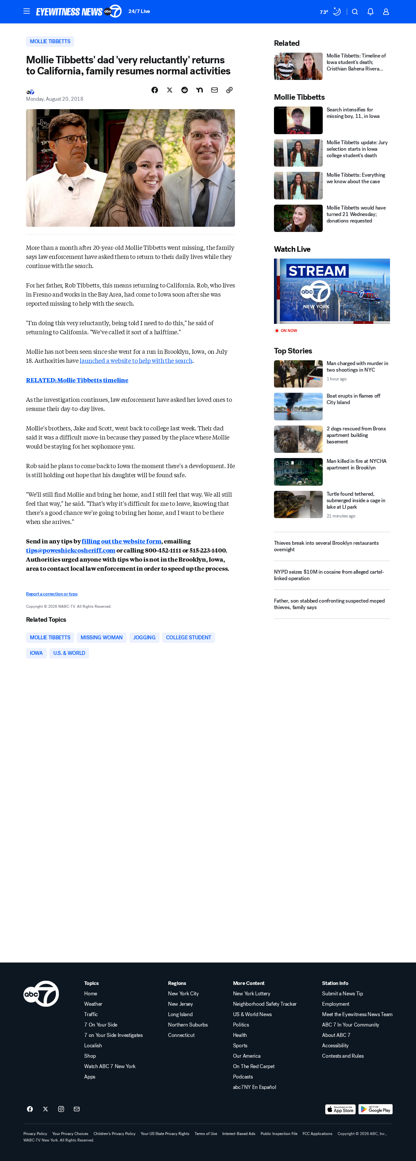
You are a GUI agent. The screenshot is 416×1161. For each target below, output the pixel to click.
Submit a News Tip (342, 993)
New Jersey (180, 1004)
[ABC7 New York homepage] (79, 12)
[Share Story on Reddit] (184, 90)
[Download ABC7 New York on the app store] (340, 1109)
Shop (90, 1056)
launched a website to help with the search (136, 360)
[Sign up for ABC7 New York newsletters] (76, 1109)
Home (90, 993)
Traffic (91, 1014)
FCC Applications (317, 1134)
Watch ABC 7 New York (110, 1066)
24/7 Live (139, 11)
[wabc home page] (41, 994)
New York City (183, 993)
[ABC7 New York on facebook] (29, 1109)
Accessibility (335, 1045)
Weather (93, 1004)
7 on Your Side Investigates (113, 1035)
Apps (89, 1076)
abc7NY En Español (254, 1087)
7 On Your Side (100, 1024)
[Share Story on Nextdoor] (199, 90)
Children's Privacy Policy (115, 1134)
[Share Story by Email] (214, 90)
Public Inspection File (279, 1134)
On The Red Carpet (254, 1066)
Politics (241, 1024)
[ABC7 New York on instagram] (61, 1109)
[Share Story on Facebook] (154, 90)
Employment (335, 1004)
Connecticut (181, 1035)
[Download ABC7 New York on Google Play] (375, 1109)
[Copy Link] (229, 90)
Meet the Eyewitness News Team (357, 1014)
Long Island (180, 1014)
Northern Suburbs (188, 1024)
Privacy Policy (35, 1134)
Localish (93, 1045)
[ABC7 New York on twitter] (45, 1109)
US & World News (252, 1014)
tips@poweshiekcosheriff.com (70, 550)
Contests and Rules (342, 1056)
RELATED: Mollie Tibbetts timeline (77, 380)
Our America (246, 1056)
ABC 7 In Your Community (350, 1024)
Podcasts (243, 1076)
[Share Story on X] (169, 90)
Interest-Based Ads (238, 1134)
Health (240, 1035)
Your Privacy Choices (70, 1134)
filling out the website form (121, 541)
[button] (26, 11)
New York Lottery (251, 993)
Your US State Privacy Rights (165, 1134)
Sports (240, 1045)
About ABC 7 (336, 1035)
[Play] (332, 291)
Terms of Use (206, 1134)
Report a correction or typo (51, 594)
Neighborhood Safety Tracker (265, 1004)
